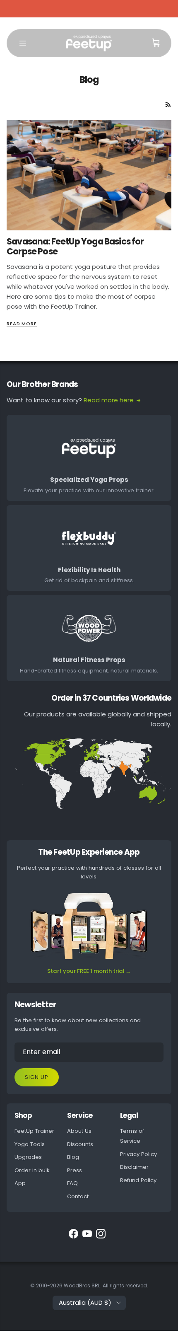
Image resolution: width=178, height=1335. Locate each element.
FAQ (72, 1183)
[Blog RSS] (168, 105)
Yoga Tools (29, 1144)
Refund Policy (138, 1180)
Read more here (109, 400)
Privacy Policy (138, 1154)
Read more (22, 323)
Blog (73, 1157)
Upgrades (28, 1157)
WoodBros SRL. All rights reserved (105, 1285)
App (20, 1183)
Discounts (80, 1144)
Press (74, 1170)
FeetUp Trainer (34, 1131)
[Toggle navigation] (23, 43)
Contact (78, 1196)
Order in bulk (32, 1170)
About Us (79, 1131)
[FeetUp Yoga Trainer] (89, 43)
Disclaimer (134, 1167)
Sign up (36, 1077)
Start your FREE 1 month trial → (89, 971)
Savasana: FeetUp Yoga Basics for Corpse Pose (75, 246)
